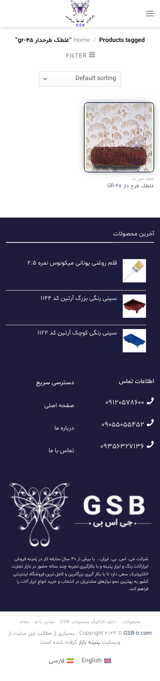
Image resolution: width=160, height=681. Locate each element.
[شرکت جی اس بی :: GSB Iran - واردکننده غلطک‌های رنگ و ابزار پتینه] (80, 13)
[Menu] (149, 13)
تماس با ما (61, 450)
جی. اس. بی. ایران (117, 559)
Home (81, 40)
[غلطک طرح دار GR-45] (119, 137)
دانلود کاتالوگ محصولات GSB (88, 622)
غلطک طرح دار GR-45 (130, 186)
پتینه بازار (88, 642)
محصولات (131, 622)
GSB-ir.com (137, 633)
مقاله (24, 622)
